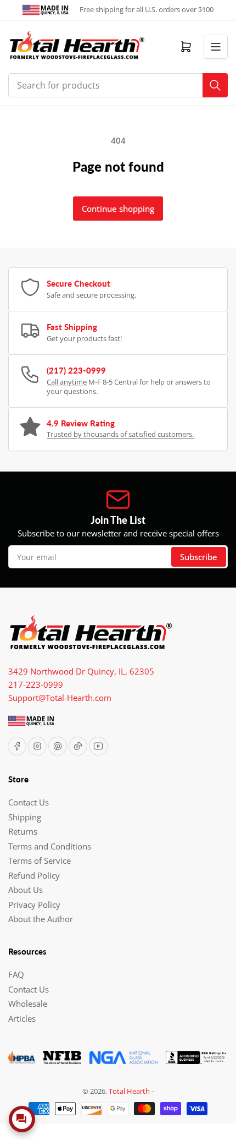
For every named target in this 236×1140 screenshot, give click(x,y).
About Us (25, 889)
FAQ (16, 974)
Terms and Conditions (49, 846)
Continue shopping (118, 208)
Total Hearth (129, 1091)
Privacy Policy (34, 904)
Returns (22, 831)
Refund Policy (34, 875)
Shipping (24, 817)
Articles (22, 1018)
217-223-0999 (35, 684)
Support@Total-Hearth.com (59, 697)
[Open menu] (216, 47)
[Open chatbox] (22, 1119)
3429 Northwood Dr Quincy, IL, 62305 (81, 671)
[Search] (215, 85)
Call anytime (67, 382)
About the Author (40, 918)
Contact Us (28, 802)
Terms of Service (39, 860)
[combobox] (118, 85)
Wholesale (27, 1003)
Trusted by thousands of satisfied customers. (120, 434)
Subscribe (198, 556)
